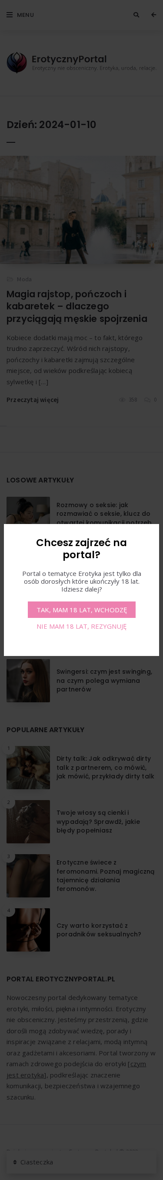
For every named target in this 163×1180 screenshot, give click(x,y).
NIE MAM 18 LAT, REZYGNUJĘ (81, 626)
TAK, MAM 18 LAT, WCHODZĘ (82, 609)
